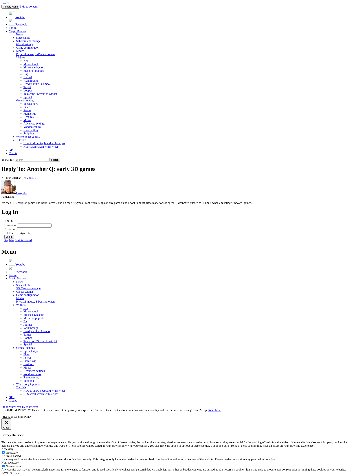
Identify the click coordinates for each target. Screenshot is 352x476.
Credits (13, 153)
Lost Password (23, 240)
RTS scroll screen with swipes (40, 146)
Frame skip (29, 113)
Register (9, 240)
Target (27, 87)
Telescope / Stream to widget (40, 93)
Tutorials (21, 140)
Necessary (12, 452)
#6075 (32, 178)
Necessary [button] (7, 449)
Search (5, 3)
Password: (10, 229)
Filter (26, 107)
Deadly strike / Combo (36, 83)
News (19, 34)
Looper (27, 90)
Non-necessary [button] (10, 462)
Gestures (28, 116)
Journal (27, 77)
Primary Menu (10, 6)
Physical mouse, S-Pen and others (35, 54)
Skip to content (28, 6)
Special (27, 97)
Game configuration (27, 47)
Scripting (28, 133)
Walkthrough (30, 80)
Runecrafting (30, 130)
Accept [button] (203, 410)
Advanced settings (34, 123)
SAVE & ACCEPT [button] (12, 472)
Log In (9, 236)
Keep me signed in (19, 233)
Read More (214, 410)
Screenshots (23, 37)
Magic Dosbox (17, 31)
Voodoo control (32, 126)
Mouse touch (30, 64)
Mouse (27, 120)
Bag (25, 74)
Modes (20, 50)
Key (25, 60)
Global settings (24, 44)
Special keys (30, 103)
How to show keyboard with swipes (44, 143)
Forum (12, 27)
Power (27, 110)
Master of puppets (33, 70)
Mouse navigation (33, 67)
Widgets (20, 57)
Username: (11, 225)
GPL (11, 149)
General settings (25, 100)
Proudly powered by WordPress (19, 406)
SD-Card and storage (28, 41)
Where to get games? (28, 136)
